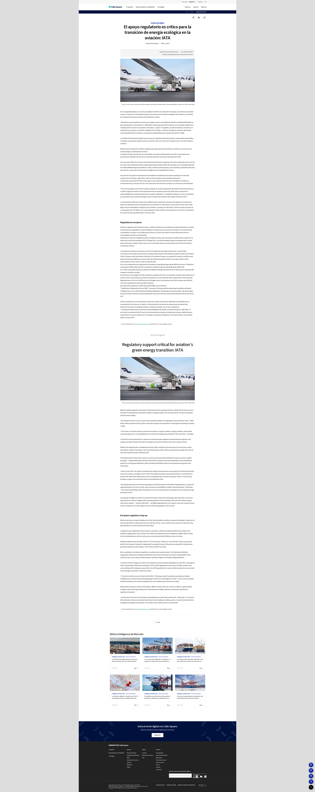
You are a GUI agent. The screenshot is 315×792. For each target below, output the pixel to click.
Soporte (195, 7)
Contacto (144, 753)
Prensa (158, 765)
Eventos (158, 767)
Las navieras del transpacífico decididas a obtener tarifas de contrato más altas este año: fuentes (190, 660)
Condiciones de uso (160, 785)
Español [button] (200, 2)
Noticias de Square (131, 753)
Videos (128, 767)
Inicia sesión (185, 2)
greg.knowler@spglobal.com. (141, 324)
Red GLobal (159, 757)
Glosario (129, 762)
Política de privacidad (171, 785)
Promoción (159, 769)
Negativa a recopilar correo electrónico (186, 785)
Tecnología (160, 7)
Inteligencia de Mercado (201, 11)
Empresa (203, 7)
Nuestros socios (160, 762)
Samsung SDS (159, 753)
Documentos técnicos (132, 760)
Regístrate (157, 735)
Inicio (187, 11)
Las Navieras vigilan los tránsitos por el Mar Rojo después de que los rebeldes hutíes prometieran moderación (125, 697)
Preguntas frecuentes (147, 755)
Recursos (188, 7)
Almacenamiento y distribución (145, 7)
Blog (128, 757)
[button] (115, 7)
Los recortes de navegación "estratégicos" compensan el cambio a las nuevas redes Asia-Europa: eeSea (157, 660)
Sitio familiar (201, 785)
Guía (143, 757)
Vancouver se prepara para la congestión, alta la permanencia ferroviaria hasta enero (190, 697)
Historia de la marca (161, 760)
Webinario (129, 765)
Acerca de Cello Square (161, 755)
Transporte (129, 7)
